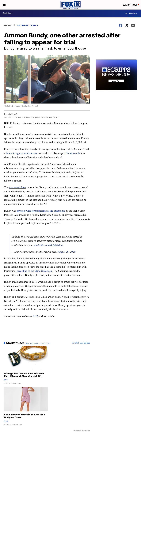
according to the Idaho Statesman (34, 270)
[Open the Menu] (4, 5)
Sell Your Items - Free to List (38, 343)
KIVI (35, 316)
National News (27, 25)
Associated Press (17, 187)
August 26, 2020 (66, 251)
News (8, 25)
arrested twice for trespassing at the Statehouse (41, 210)
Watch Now (130, 5)
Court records (73, 153)
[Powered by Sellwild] (86, 431)
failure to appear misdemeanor (22, 153)
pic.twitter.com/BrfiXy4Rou (48, 245)
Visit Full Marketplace (81, 343)
